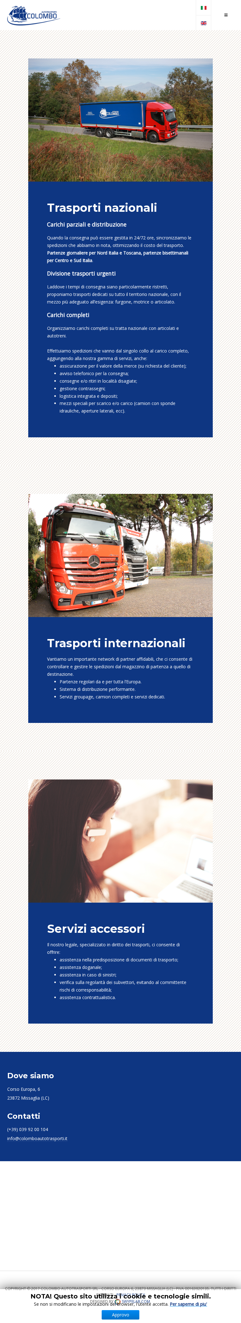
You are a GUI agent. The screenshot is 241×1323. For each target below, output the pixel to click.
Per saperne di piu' (188, 1304)
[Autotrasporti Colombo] (33, 15)
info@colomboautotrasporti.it (37, 1138)
